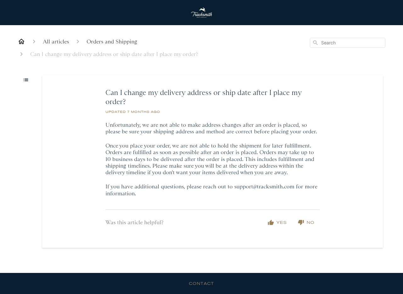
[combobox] (347, 43)
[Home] (21, 41)
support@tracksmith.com (264, 186)
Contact (201, 283)
